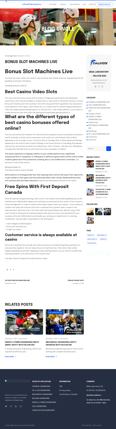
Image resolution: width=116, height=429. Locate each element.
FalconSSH (52, 4)
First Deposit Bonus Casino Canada (19, 170)
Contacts (92, 4)
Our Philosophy (75, 4)
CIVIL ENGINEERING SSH (55, 312)
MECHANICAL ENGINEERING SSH (98, 127)
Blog (84, 4)
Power (103, 239)
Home (46, 23)
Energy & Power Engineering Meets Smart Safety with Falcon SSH (22, 343)
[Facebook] (10, 269)
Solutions (92, 243)
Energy (91, 235)
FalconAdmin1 (23, 338)
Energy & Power (13, 312)
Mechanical (102, 235)
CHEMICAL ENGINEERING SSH (99, 102)
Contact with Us (104, 4)
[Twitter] (7, 269)
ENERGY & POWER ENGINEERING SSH (95, 118)
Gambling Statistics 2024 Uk (16, 86)
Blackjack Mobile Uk (12, 167)
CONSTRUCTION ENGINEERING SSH (99, 109)
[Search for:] (99, 148)
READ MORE (9, 357)
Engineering (93, 122)
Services (63, 4)
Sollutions (92, 140)
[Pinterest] (13, 269)
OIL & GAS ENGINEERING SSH (99, 134)
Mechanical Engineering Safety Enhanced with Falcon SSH (61, 343)
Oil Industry (92, 137)
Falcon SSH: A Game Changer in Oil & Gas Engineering (103, 192)
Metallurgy (92, 131)
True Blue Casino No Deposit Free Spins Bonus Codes (26, 258)
